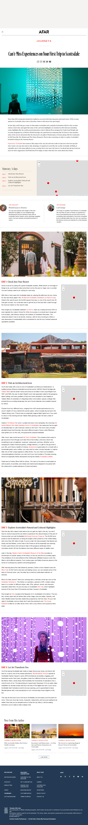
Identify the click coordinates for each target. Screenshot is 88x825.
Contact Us (40, 796)
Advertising (40, 790)
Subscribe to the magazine (26, 778)
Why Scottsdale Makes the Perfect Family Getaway (15, 744)
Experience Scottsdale (15, 143)
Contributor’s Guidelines (41, 786)
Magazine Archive (26, 790)
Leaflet (74, 195)
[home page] (44, 31)
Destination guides (10, 777)
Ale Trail (40, 587)
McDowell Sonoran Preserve (34, 536)
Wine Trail (4, 570)
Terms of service (26, 796)
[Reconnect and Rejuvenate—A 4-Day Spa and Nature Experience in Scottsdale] (44, 731)
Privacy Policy (41, 793)
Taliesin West (5, 391)
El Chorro (30, 310)
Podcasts (7, 782)
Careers (39, 782)
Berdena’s (32, 447)
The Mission (11, 423)
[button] (48, 183)
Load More (44, 757)
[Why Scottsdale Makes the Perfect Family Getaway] (17, 731)
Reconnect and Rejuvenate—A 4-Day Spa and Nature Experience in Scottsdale (43, 745)
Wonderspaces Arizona (40, 673)
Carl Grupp (21, 748)
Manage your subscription (25, 786)
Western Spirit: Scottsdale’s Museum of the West (28, 553)
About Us (39, 777)
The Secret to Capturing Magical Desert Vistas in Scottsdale (69, 744)
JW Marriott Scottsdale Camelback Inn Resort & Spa (38, 297)
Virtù (12, 594)
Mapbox (87, 195)
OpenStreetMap (78, 195)
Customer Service (26, 793)
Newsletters (8, 785)
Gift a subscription (26, 782)
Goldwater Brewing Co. (8, 582)
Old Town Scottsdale (29, 437)
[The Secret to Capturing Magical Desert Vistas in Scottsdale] (71, 731)
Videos (6, 790)
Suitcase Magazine (9, 796)
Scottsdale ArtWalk (46, 456)
